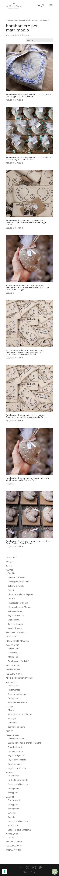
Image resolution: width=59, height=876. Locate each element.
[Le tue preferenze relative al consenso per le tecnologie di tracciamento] (4, 871)
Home (8, 20)
